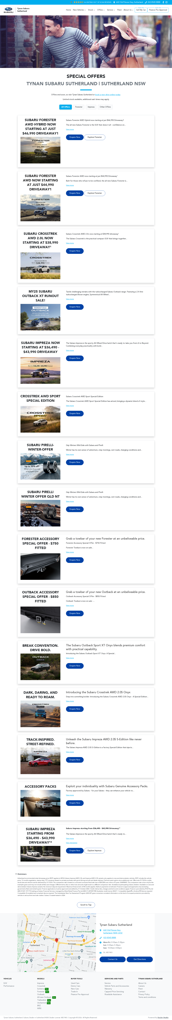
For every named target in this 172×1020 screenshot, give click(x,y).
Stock (90, 10)
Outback (40, 994)
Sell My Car (141, 10)
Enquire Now (75, 137)
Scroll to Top (86, 905)
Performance (9, 986)
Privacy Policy (144, 994)
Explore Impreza (94, 851)
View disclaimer (71, 843)
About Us (128, 10)
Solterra (40, 989)
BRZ (39, 1006)
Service (110, 10)
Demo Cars (75, 986)
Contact (141, 992)
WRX (39, 1008)
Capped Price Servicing (114, 992)
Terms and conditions (147, 997)
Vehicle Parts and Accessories (117, 986)
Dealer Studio (163, 1017)
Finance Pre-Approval (158, 10)
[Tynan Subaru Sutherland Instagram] (166, 2)
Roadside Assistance (113, 994)
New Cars (75, 989)
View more (70, 129)
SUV (5, 983)
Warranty (108, 989)
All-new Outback (44, 997)
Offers (100, 10)
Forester (40, 992)
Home (68, 10)
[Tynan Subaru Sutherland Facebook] (163, 2)
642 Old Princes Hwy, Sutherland (129, 2)
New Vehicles (78, 10)
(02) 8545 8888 (154, 2)
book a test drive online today (107, 95)
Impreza (40, 983)
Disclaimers (22, 874)
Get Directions (140, 959)
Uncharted (41, 1003)
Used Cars (75, 983)
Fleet (119, 10)
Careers (141, 986)
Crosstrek (41, 986)
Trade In (74, 992)
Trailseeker (41, 1000)
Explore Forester (95, 137)
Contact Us (112, 959)
